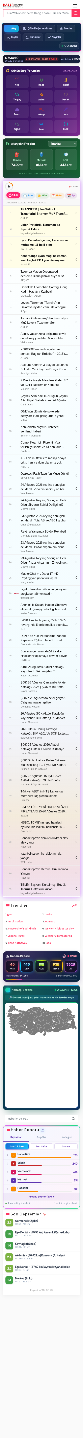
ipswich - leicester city (59, 928)
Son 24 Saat (17, 1146)
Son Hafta (41, 1146)
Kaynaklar (16, 1137)
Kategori (67, 1137)
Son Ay (66, 1146)
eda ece (50, 921)
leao (48, 943)
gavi (9, 914)
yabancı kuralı (16, 936)
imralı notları (15, 921)
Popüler (41, 1137)
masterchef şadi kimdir (22, 928)
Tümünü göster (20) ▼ (41, 1196)
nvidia (48, 914)
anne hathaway (17, 943)
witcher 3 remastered (58, 936)
